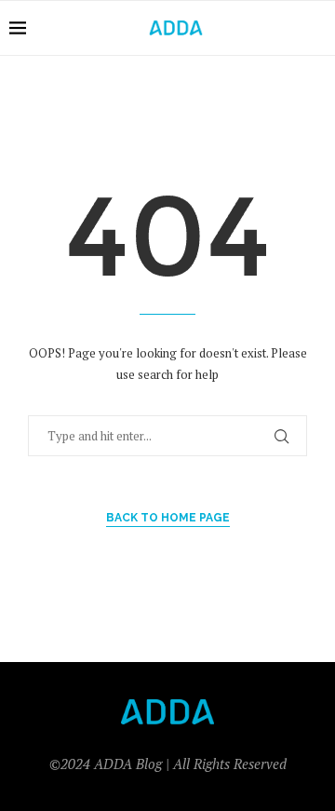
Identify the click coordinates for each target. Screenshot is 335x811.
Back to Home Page (168, 517)
